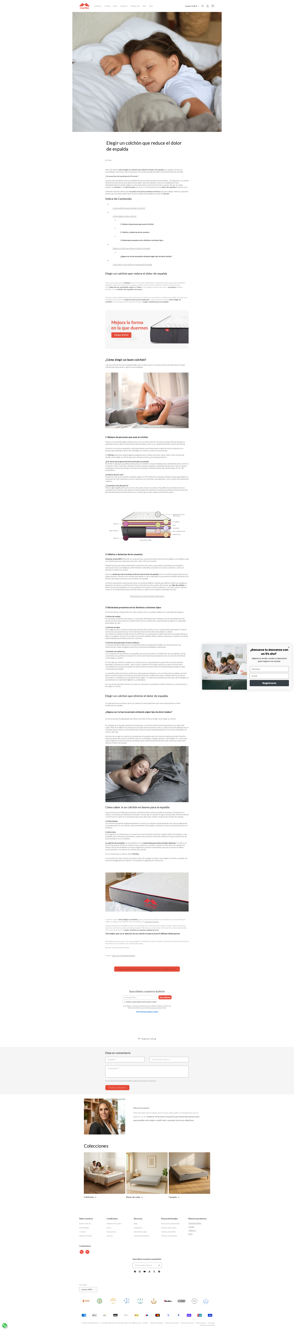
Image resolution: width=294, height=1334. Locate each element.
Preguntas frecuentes (114, 1224)
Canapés (173, 1197)
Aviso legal (211, 1323)
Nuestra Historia (85, 1224)
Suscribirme (165, 997)
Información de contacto (207, 1325)
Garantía (110, 1236)
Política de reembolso (156, 1323)
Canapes (191, 1227)
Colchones (89, 1197)
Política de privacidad (171, 1323)
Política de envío (201, 1323)
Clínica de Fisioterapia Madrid (123, 955)
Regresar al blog (148, 1038)
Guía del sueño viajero (169, 1228)
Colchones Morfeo (194, 1223)
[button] (202, 6)
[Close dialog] (289, 647)
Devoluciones (111, 1232)
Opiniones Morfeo (85, 1236)
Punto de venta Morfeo (169, 1236)
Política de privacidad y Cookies (147, 1011)
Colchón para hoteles (168, 1232)
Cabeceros (192, 1230)
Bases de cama (133, 1197)
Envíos (109, 1228)
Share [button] (110, 160)
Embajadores (138, 1228)
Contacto (82, 1232)
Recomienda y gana (140, 1232)
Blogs (136, 1224)
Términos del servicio (187, 1323)
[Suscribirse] (158, 1265)
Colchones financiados (141, 1236)
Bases (190, 1234)
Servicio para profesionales (170, 1224)
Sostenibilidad (84, 1228)
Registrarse (269, 683)
